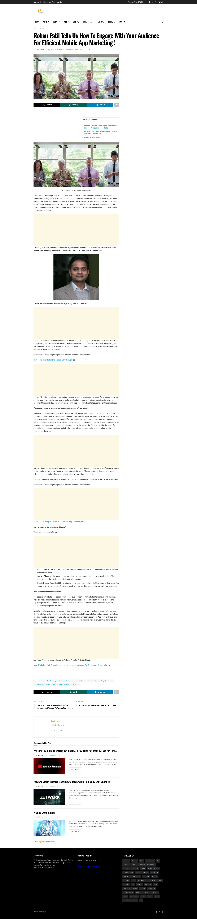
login (40, 842)
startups (155, 892)
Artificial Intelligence (147, 865)
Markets (111, 21)
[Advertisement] (76, 230)
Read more (75, 769)
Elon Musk (154, 873)
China (143, 869)
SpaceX (138, 892)
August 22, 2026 (50, 817)
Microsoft (127, 888)
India (133, 880)
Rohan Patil (38, 195)
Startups (100, 21)
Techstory (40, 50)
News (37, 21)
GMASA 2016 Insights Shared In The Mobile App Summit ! (57, 522)
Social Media (128, 892)
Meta (155, 884)
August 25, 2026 (50, 755)
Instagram (142, 880)
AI (91, 21)
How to (121, 21)
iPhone (126, 884)
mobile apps (39, 684)
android (41, 681)
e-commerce (128, 873)
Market (139, 884)
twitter (135, 900)
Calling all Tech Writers (49, 2)
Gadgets (56, 21)
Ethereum (127, 876)
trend (157, 896)
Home (35, 28)
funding (146, 876)
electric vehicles (142, 873)
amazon (126, 865)
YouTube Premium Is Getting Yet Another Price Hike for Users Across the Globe (101, 126)
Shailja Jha (39, 755)
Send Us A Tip (37, 2)
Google (126, 880)
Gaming (76, 21)
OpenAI (142, 888)
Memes (66, 21)
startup (146, 892)
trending (127, 900)
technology (134, 896)
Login (161, 2)
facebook (136, 876)
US (141, 900)
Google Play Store (101, 681)
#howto (134, 861)
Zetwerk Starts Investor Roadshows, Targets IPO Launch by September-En (100, 132)
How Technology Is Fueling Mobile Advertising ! (53, 360)
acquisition (150, 861)
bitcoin (126, 869)
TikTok (150, 896)
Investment (152, 880)
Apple (134, 865)
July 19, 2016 (51, 50)
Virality (75, 684)
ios (112, 681)
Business (135, 869)
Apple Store (81, 681)
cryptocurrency (153, 869)
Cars (85, 21)
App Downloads (68, 681)
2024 (141, 861)
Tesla (143, 896)
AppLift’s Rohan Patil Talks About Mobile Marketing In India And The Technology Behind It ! (70, 665)
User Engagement (64, 684)
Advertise (59, 2)
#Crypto (126, 861)
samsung (151, 888)
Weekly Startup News (92, 137)
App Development (53, 681)
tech (125, 896)
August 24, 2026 (50, 786)
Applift (90, 681)
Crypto (46, 21)
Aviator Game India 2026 (89, 866)
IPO (133, 884)
